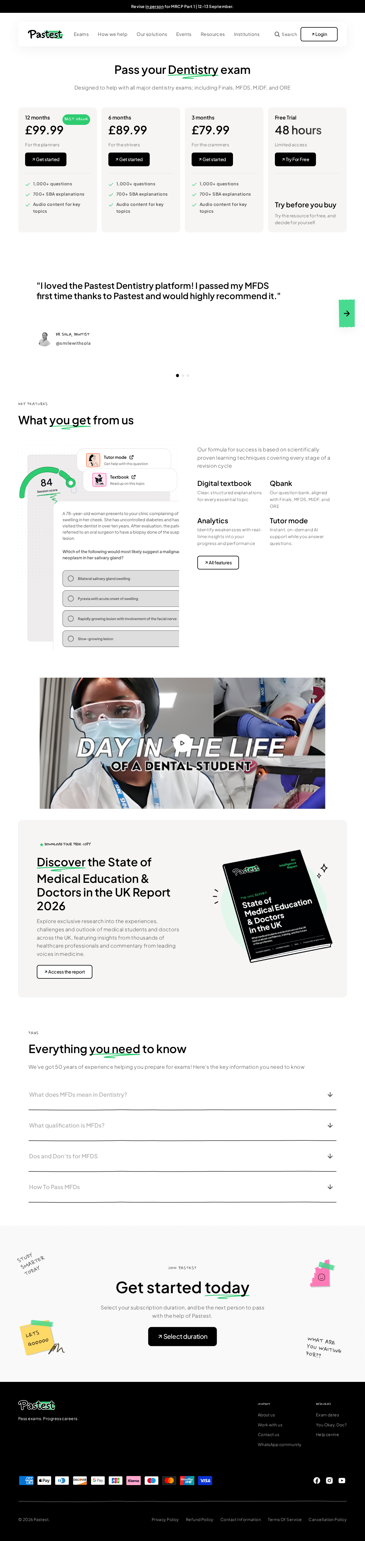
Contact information (240, 1519)
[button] (285, 34)
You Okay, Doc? (331, 1424)
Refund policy (200, 1519)
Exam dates (327, 1414)
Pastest (41, 1519)
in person (154, 6)
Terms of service (285, 1519)
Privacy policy (165, 1519)
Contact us (268, 1434)
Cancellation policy (328, 1519)
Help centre (327, 1434)
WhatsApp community (280, 1444)
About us (266, 1414)
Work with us (270, 1424)
